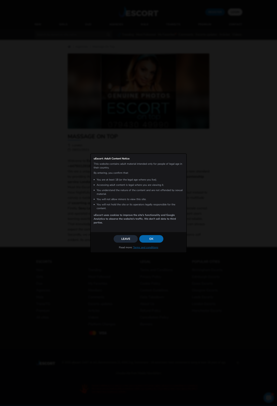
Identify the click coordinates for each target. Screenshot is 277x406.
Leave (125, 239)
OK (151, 239)
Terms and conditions (145, 247)
